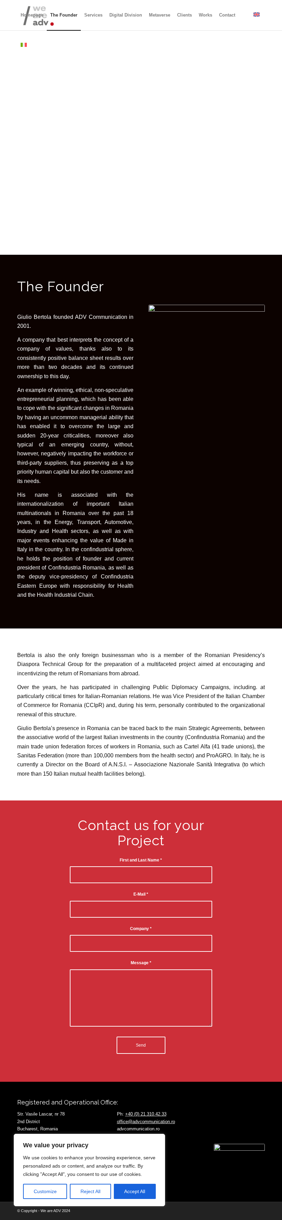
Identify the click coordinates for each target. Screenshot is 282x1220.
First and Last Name (141, 860)
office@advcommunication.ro (146, 1121)
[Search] (244, 15)
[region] (89, 1170)
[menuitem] (32, 15)
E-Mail (140, 894)
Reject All (90, 1191)
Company (141, 928)
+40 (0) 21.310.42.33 (145, 1114)
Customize (45, 1191)
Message (141, 962)
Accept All (134, 1191)
